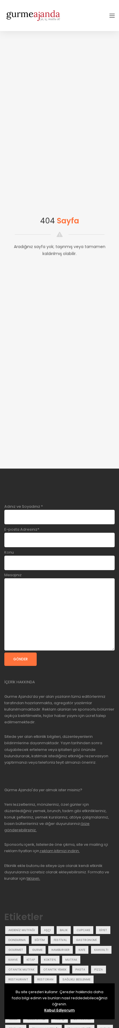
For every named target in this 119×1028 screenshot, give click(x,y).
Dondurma (17, 940)
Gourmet (15, 950)
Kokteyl (50, 960)
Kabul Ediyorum (59, 1010)
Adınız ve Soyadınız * (23, 506)
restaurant (18, 979)
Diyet (103, 930)
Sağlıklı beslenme (76, 979)
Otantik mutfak (21, 969)
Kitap (31, 960)
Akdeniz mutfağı (21, 930)
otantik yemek (54, 969)
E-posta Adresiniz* (21, 529)
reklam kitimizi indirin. (59, 851)
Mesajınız (13, 575)
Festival (60, 940)
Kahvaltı (101, 950)
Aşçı (47, 930)
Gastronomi (86, 940)
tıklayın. (33, 878)
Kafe (82, 950)
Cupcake (83, 930)
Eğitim (40, 940)
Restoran (45, 979)
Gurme (37, 950)
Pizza (98, 969)
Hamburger (60, 950)
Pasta (80, 969)
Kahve (13, 960)
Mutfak (71, 960)
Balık (64, 930)
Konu (9, 552)
